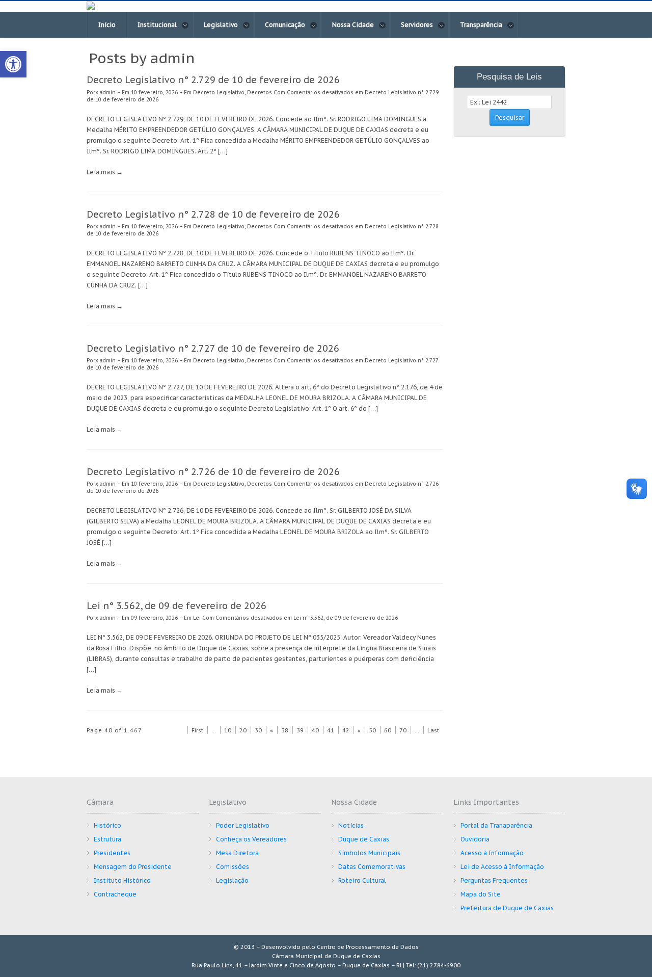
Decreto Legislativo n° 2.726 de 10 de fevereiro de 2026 (213, 472)
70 (402, 730)
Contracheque (115, 894)
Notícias (351, 825)
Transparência (481, 25)
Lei (197, 618)
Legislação (232, 880)
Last (433, 730)
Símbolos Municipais (369, 853)
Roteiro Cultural (362, 880)
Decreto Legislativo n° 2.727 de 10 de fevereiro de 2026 (213, 348)
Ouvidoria (475, 839)
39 (300, 730)
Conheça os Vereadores (251, 839)
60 (387, 730)
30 (258, 730)
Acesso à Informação (492, 853)
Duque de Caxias (363, 839)
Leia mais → (105, 172)
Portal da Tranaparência (496, 825)
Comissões (232, 866)
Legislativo (221, 25)
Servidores (417, 25)
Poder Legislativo (242, 825)
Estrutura (107, 839)
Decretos (259, 92)
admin (108, 92)
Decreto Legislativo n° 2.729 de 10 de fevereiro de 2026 (213, 80)
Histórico (107, 825)
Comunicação (285, 25)
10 (227, 730)
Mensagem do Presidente (133, 866)
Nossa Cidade (353, 25)
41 (330, 730)
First (197, 730)
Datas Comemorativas (371, 866)
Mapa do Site (480, 894)
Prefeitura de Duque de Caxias (507, 908)
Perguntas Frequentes (494, 880)
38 (284, 730)
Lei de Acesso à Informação (502, 866)
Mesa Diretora (237, 853)
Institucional (157, 25)
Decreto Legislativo (218, 92)
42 (345, 730)
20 (243, 730)
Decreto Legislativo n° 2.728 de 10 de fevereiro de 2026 (213, 214)
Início (107, 25)
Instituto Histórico (122, 880)
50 (372, 730)
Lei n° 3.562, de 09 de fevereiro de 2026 (176, 606)
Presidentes (112, 853)
